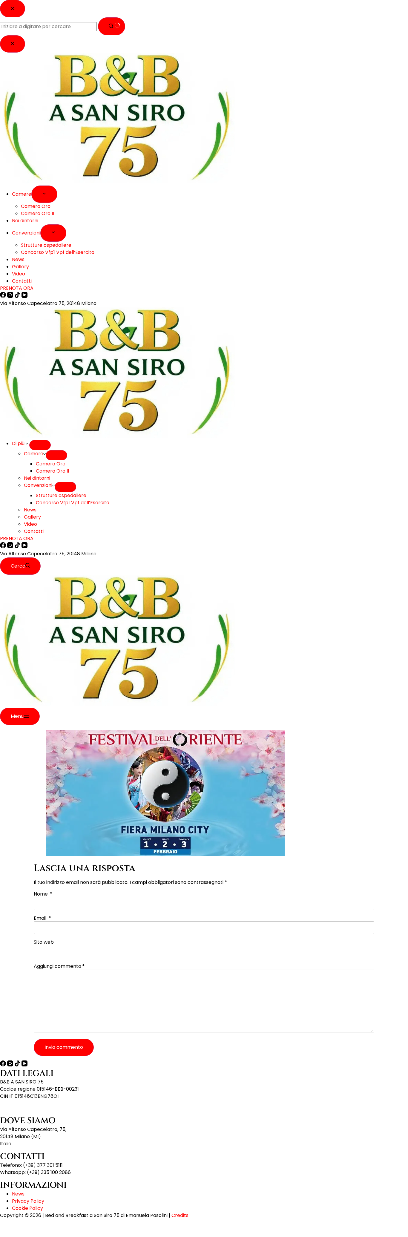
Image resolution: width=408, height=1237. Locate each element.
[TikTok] (18, 546)
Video (30, 524)
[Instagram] (10, 546)
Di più (19, 443)
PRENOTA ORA (16, 538)
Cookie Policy (27, 1208)
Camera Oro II (52, 470)
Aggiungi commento (59, 966)
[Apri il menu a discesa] (40, 445)
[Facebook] (3, 546)
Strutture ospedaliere (61, 495)
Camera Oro (50, 463)
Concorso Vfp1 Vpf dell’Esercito (72, 502)
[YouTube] (24, 546)
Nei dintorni (37, 478)
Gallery (32, 516)
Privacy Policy (28, 1201)
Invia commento (64, 1047)
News (30, 509)
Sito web (44, 942)
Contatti (34, 531)
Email (42, 918)
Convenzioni (38, 485)
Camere (33, 453)
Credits (179, 1215)
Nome (43, 894)
